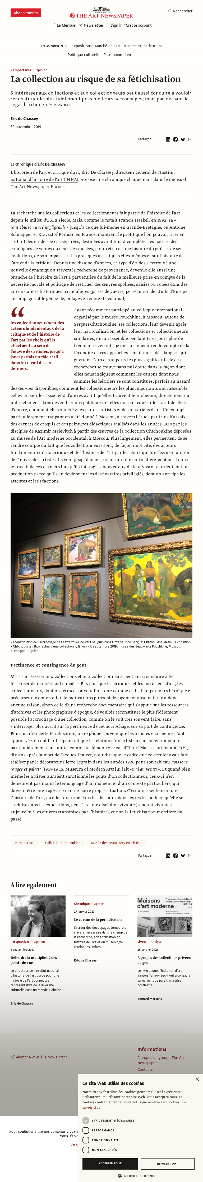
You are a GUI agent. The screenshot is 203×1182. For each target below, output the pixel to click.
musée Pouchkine (123, 317)
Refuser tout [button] (167, 1164)
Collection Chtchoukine (63, 843)
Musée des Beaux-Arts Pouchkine (116, 843)
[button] (138, 1176)
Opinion (41, 70)
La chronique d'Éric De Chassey (38, 164)
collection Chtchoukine (148, 431)
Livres (141, 942)
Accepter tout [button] (110, 1163)
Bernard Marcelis (149, 999)
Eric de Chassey (24, 118)
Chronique (82, 904)
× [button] (197, 1079)
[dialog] (140, 1128)
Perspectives (21, 70)
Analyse (156, 942)
